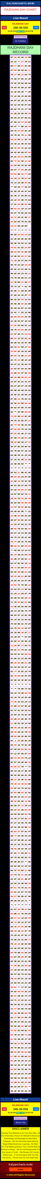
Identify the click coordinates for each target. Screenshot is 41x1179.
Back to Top (20, 1122)
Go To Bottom (20, 41)
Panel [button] (36, 27)
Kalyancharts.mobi (21, 1164)
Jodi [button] (4, 27)
